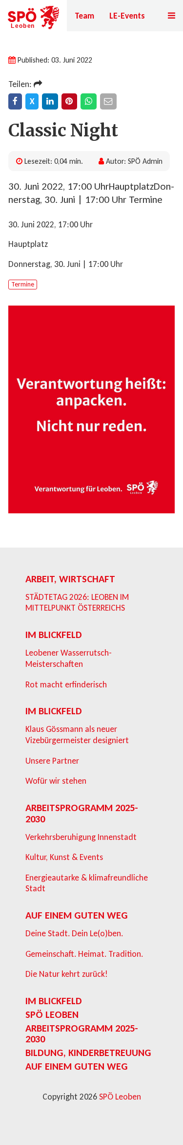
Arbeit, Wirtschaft (70, 579)
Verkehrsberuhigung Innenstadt (81, 837)
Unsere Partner (52, 760)
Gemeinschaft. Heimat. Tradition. (84, 953)
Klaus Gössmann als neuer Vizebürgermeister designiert (77, 735)
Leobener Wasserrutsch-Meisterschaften (68, 658)
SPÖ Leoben (52, 1014)
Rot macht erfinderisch (66, 684)
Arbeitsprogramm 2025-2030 (81, 813)
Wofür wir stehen (55, 780)
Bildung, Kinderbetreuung (88, 1052)
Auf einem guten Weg (76, 915)
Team (84, 15)
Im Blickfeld (53, 634)
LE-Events (127, 15)
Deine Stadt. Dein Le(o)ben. (74, 933)
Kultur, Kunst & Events (64, 857)
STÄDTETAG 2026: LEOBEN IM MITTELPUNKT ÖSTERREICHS (77, 603)
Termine (22, 284)
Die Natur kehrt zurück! (66, 974)
